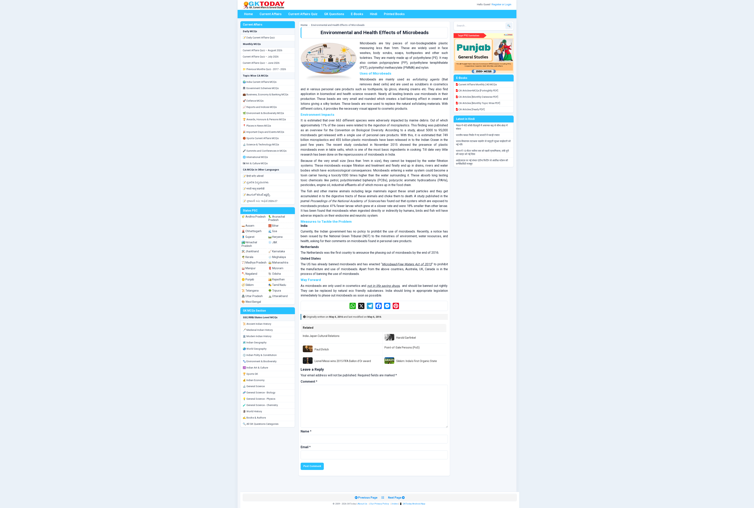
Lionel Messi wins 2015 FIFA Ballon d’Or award (343, 361)
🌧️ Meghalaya (277, 257)
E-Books (357, 14)
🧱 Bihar (273, 225)
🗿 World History (252, 411)
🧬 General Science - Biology (259, 392)
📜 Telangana (250, 290)
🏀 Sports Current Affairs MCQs (261, 138)
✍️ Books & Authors (254, 417)
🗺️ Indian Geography (254, 342)
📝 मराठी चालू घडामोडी (253, 188)
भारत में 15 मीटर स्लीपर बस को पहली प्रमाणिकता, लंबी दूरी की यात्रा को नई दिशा (482, 152)
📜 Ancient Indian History (257, 323)
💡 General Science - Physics (259, 398)
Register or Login (502, 4)
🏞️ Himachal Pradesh (249, 244)
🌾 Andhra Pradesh (254, 216)
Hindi (373, 14)
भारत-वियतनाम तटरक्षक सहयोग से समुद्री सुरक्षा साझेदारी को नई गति (483, 143)
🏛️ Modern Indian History (257, 336)
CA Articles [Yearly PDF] (471, 109)
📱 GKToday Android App (412, 504)
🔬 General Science (254, 386)
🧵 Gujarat (248, 236)
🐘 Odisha (274, 273)
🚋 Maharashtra (278, 262)
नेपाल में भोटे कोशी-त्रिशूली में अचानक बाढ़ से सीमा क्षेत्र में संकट (482, 127)
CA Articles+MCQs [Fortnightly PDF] (478, 90)
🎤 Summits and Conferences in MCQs (264, 150)
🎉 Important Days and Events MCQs (263, 131)
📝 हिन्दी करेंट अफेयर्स (253, 176)
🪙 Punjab (248, 279)
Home (248, 14)
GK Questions (334, 14)
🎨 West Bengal (251, 301)
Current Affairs (271, 14)
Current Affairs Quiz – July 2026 (260, 56)
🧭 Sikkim (248, 284)
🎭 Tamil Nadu (277, 284)
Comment (309, 381)
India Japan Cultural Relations (321, 335)
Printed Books (394, 14)
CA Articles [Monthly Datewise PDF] (478, 96)
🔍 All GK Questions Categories (260, 423)
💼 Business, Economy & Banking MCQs (265, 94)
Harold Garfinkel (406, 337)
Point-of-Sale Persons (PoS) (402, 347)
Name (306, 431)
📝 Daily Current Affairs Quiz (259, 37)
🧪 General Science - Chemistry (260, 405)
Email (306, 447)
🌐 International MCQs (255, 157)
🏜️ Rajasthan (276, 279)
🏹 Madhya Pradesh (254, 262)
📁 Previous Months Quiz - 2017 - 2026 (264, 69)
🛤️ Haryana (275, 236)
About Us (362, 504)
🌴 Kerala (247, 257)
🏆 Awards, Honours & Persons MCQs (264, 119)
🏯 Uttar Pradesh (252, 296)
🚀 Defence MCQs (253, 100)
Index (395, 504)
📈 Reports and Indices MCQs (260, 107)
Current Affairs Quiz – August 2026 (262, 50)
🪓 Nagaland (249, 273)
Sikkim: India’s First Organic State (416, 361)
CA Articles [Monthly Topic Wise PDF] (479, 103)
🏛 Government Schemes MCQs (261, 88)
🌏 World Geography (254, 348)
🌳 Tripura (274, 290)
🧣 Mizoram (275, 268)
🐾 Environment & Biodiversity (259, 361)
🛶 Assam (248, 225)
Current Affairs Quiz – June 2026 (261, 62)
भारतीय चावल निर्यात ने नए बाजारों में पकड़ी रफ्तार (478, 135)
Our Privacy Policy (379, 504)
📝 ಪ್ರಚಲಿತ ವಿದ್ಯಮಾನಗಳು (256, 182)
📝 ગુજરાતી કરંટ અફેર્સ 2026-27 (260, 201)
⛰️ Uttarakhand (278, 296)
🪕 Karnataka (276, 251)
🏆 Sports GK (250, 373)
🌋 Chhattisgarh (252, 231)
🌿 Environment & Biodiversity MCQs (263, 113)
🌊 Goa (272, 231)
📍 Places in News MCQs (257, 125)
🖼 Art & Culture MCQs (255, 163)
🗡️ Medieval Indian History (258, 329)
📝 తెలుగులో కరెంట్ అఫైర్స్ (256, 194)
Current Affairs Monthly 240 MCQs (477, 84)
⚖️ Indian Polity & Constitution (260, 355)
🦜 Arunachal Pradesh (276, 218)
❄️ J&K (272, 242)
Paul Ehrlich (322, 349)
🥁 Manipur (249, 268)
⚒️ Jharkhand (250, 251)
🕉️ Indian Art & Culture (255, 367)
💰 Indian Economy (253, 380)
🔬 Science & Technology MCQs (261, 144)
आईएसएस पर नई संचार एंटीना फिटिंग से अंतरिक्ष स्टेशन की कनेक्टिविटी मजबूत (482, 162)
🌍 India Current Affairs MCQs (259, 81)
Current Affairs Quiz (303, 14)
